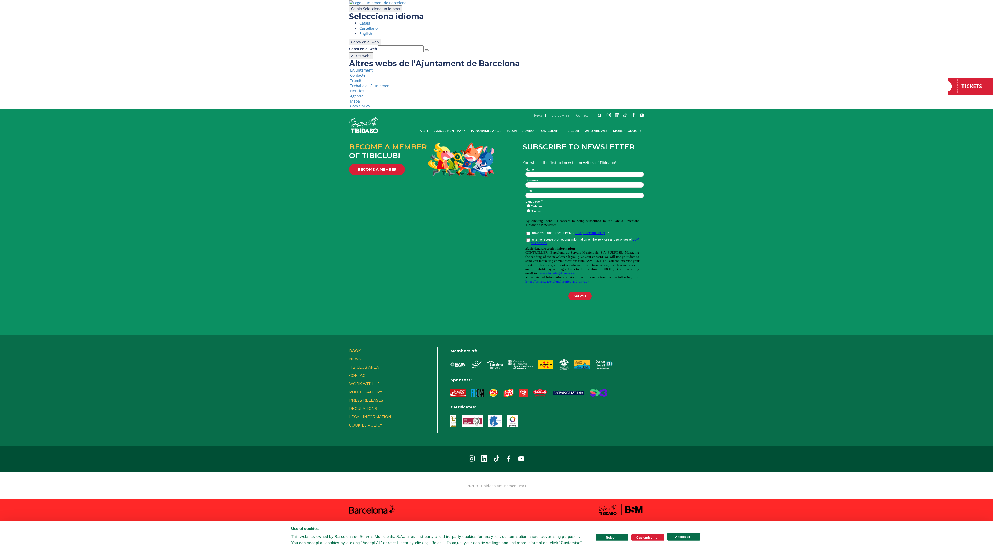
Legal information (370, 417)
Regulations (363, 408)
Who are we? (596, 130)
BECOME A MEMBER (377, 169)
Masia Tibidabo (520, 130)
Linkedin (617, 115)
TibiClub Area (559, 115)
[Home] (363, 125)
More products (627, 130)
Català (375, 8)
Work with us (364, 384)
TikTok (625, 115)
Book (355, 350)
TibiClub (571, 130)
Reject (610, 537)
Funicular (548, 130)
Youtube (642, 115)
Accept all (682, 537)
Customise (644, 537)
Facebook (633, 115)
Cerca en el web (363, 48)
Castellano (368, 28)
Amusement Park (449, 130)
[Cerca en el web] (427, 50)
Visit (424, 130)
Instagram (609, 115)
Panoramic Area (486, 130)
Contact (582, 115)
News (538, 115)
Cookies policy (365, 425)
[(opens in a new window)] (378, 2)
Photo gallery (365, 392)
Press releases (366, 400)
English (365, 33)
